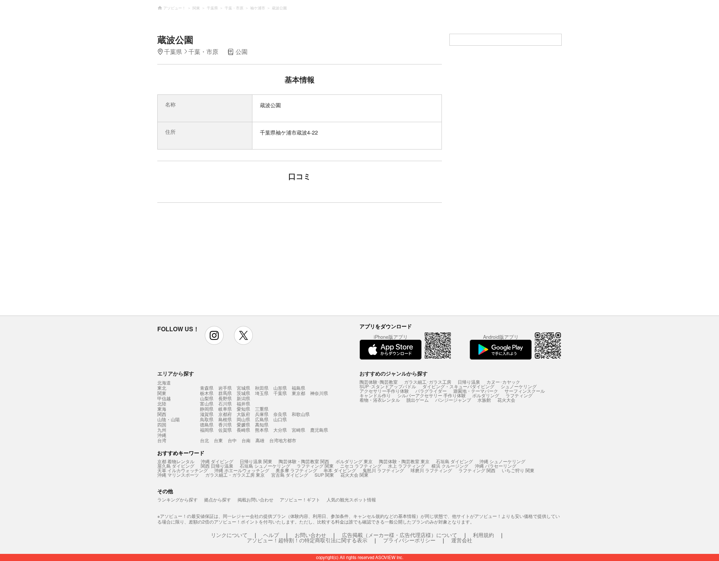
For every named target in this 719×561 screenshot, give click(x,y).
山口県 (280, 419)
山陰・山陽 (168, 419)
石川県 (225, 403)
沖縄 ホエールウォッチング (241, 470)
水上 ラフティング (406, 465)
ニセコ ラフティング (361, 465)
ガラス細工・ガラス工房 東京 (235, 474)
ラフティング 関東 (315, 465)
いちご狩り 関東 (518, 470)
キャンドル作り (375, 395)
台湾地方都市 (282, 440)
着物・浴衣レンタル (380, 399)
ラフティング (519, 395)
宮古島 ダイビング (289, 474)
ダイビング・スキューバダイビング (458, 386)
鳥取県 (206, 419)
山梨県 (206, 398)
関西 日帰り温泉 (217, 465)
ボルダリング (485, 395)
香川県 (225, 424)
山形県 (280, 387)
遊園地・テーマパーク (475, 390)
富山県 (206, 403)
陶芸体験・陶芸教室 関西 (304, 461)
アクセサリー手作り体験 (384, 390)
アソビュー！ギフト (300, 499)
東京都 (298, 393)
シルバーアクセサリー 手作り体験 (431, 395)
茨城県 (243, 393)
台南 (246, 440)
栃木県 (206, 393)
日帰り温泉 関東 (256, 461)
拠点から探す (217, 499)
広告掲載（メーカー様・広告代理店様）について (399, 535)
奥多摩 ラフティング (296, 470)
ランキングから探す (177, 499)
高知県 (262, 424)
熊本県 (262, 429)
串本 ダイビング (340, 470)
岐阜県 (225, 408)
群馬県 (225, 393)
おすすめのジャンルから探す (394, 373)
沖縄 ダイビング (217, 461)
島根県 (225, 419)
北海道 (164, 382)
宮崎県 (298, 429)
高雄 (259, 440)
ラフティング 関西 (476, 470)
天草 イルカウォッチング (182, 470)
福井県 (243, 403)
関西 (161, 414)
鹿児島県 (319, 429)
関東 (161, 393)
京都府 (225, 414)
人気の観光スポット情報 (351, 499)
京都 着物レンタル (175, 461)
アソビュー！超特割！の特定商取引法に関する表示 (307, 540)
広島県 (262, 419)
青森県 (206, 387)
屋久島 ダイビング (175, 465)
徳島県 (206, 424)
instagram (214, 335)
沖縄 (161, 435)
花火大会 (506, 399)
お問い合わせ (310, 535)
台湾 (161, 440)
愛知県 (243, 408)
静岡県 (206, 408)
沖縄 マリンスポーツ (178, 474)
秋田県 (262, 387)
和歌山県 (301, 414)
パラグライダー (431, 390)
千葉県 (280, 393)
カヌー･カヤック (503, 381)
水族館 (484, 399)
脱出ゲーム (417, 399)
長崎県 (243, 429)
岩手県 (225, 387)
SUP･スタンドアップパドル (388, 386)
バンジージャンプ (453, 399)
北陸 (161, 403)
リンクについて (229, 535)
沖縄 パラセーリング (495, 465)
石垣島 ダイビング (454, 461)
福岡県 (206, 429)
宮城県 (243, 387)
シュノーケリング (519, 386)
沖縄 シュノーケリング (502, 461)
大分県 (280, 429)
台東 (218, 440)
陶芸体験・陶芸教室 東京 (404, 461)
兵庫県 (262, 414)
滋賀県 (206, 414)
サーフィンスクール (524, 390)
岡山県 (243, 419)
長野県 (225, 398)
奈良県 (280, 414)
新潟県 (243, 398)
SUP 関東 (324, 474)
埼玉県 (262, 393)
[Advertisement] (235, 262)
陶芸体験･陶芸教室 (379, 381)
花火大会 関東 (354, 474)
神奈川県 (319, 393)
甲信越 (164, 398)
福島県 (298, 387)
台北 (204, 440)
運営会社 (461, 540)
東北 (161, 388)
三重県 (262, 408)
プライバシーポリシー (409, 540)
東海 (161, 409)
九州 (161, 430)
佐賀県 (225, 429)
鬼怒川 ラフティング (383, 470)
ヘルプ (271, 535)
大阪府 (243, 414)
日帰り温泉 (469, 381)
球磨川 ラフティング (431, 470)
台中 (232, 440)
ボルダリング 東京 (354, 461)
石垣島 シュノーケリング (265, 465)
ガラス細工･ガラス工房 (427, 381)
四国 (161, 424)
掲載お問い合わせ (255, 499)
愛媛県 (243, 424)
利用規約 (483, 535)
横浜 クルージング (449, 465)
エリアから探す (175, 373)
